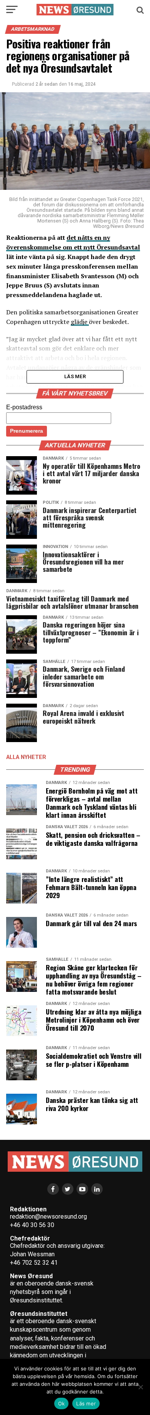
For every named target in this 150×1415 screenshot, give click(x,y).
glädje (80, 321)
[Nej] (140, 1387)
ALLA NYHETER (26, 757)
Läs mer (86, 1403)
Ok (61, 1403)
